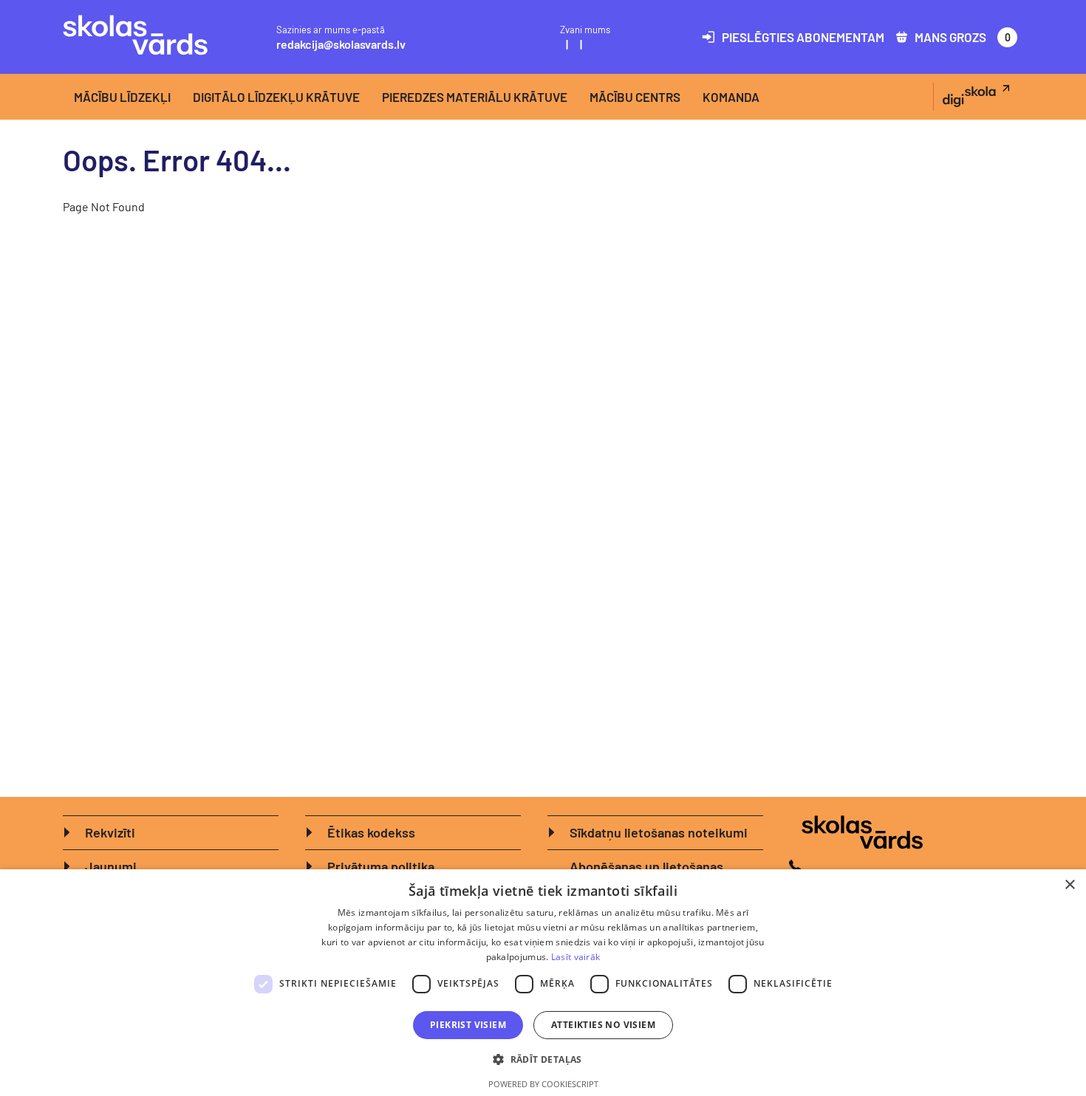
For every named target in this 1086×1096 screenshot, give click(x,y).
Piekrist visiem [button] (468, 1024)
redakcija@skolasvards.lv (341, 44)
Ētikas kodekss (371, 832)
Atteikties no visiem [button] (603, 1024)
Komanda (731, 96)
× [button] (1069, 885)
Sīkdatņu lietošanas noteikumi (659, 832)
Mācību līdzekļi (122, 96)
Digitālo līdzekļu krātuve (276, 96)
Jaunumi (111, 866)
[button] (543, 1059)
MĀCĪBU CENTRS (635, 96)
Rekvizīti (110, 832)
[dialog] (543, 982)
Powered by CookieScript (543, 1083)
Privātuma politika (380, 866)
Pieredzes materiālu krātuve (474, 96)
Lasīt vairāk (576, 957)
